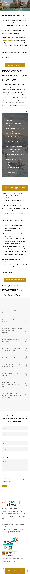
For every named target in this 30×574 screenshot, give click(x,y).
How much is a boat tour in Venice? (12, 321)
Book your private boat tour (15, 65)
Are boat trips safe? (9, 357)
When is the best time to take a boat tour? (11, 312)
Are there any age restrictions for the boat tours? (10, 384)
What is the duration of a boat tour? (11, 341)
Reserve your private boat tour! (15, 279)
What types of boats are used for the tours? (11, 349)
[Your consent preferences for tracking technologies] (27, 571)
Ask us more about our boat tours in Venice (15, 188)
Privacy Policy (6, 561)
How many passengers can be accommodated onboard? (12, 331)
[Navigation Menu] (28, 3)
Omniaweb (20, 558)
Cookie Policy (14, 561)
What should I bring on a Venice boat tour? (11, 374)
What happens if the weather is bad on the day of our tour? (11, 395)
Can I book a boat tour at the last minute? (11, 365)
